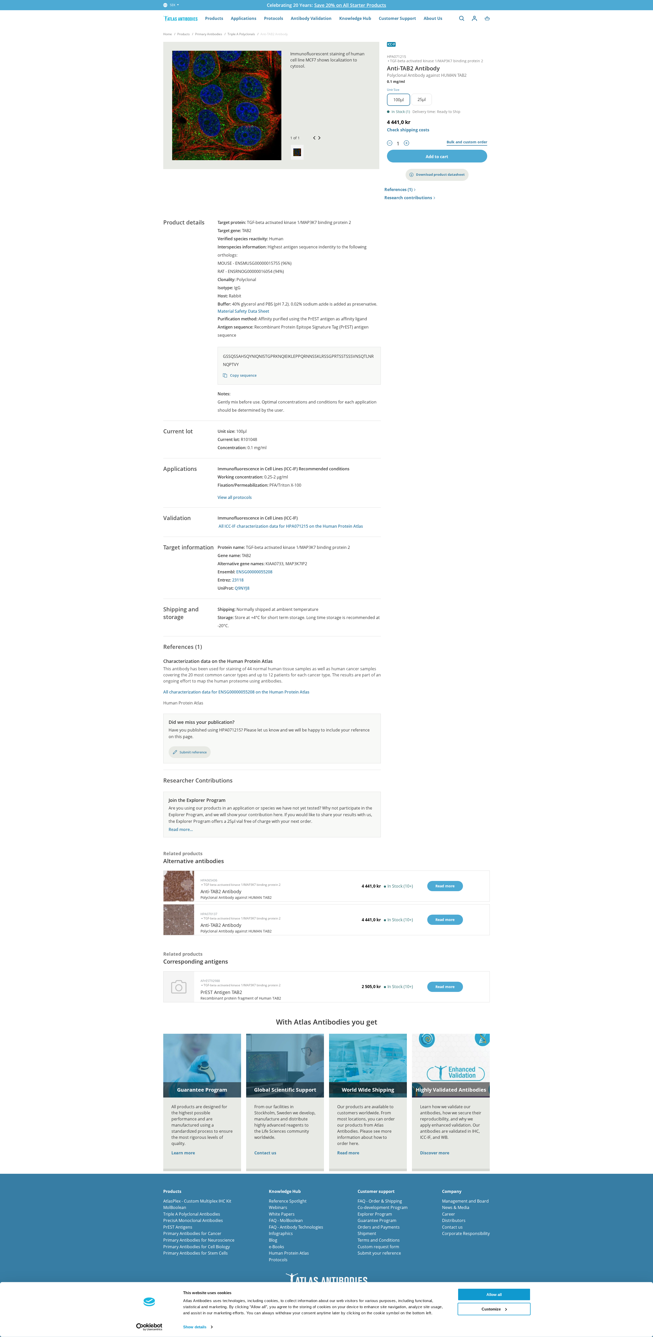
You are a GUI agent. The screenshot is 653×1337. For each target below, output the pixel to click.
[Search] (461, 18)
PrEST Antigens (177, 1227)
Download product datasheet (440, 174)
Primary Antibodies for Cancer (192, 1233)
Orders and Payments (379, 1227)
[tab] (297, 152)
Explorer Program (375, 1214)
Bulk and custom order (467, 142)
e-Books (276, 1247)
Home (167, 34)
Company (451, 1191)
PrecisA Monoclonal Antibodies (193, 1220)
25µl (422, 99)
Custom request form (378, 1247)
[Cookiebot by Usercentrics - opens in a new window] (149, 1327)
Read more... (181, 829)
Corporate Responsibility (466, 1233)
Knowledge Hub (355, 18)
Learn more (183, 1153)
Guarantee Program (377, 1220)
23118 (238, 580)
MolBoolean (174, 1207)
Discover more (434, 1153)
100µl (398, 100)
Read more (348, 1153)
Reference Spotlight (288, 1201)
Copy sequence (243, 375)
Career (448, 1214)
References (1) (398, 189)
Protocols (273, 18)
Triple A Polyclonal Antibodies (191, 1214)
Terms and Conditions (379, 1240)
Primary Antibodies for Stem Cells (195, 1253)
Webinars (278, 1207)
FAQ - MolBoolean (286, 1220)
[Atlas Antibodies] (180, 18)
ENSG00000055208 (254, 572)
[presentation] (297, 152)
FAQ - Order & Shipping (380, 1201)
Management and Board (465, 1201)
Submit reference (193, 752)
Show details (194, 1327)
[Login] (474, 18)
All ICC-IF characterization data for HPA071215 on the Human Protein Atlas (291, 526)
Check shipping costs (408, 130)
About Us (433, 18)
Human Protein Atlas (289, 1253)
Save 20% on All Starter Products (350, 5)
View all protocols (235, 497)
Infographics (281, 1233)
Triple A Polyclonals (241, 34)
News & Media (455, 1207)
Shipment (367, 1233)
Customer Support (397, 18)
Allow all (494, 1294)
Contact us (265, 1153)
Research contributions (408, 197)
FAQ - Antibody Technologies (296, 1227)
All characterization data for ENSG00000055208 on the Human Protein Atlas (236, 692)
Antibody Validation (311, 18)
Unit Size (393, 89)
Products (214, 18)
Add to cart (437, 156)
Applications (243, 18)
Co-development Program (383, 1207)
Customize (491, 1309)
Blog (273, 1240)
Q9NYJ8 (242, 588)
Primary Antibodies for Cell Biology (196, 1247)
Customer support (376, 1191)
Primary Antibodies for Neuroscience (198, 1240)
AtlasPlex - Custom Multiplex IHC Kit (197, 1201)
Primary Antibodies (208, 34)
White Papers (282, 1214)
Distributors (454, 1220)
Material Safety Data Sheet (243, 311)
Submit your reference (379, 1253)
